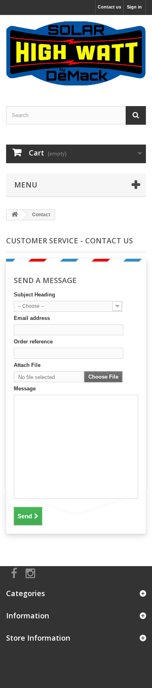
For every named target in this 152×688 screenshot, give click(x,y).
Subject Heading (34, 295)
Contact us (109, 6)
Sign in (134, 6)
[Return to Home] (14, 215)
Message (25, 389)
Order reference (33, 342)
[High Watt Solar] (76, 53)
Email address (32, 318)
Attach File (27, 365)
